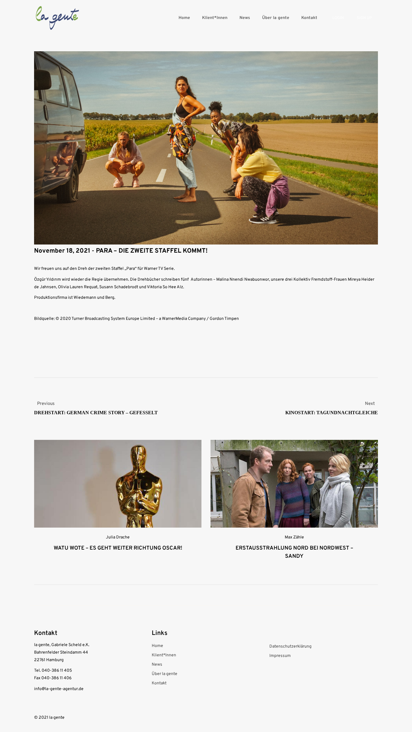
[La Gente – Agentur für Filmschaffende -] (57, 18)
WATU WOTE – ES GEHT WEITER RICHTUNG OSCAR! (118, 548)
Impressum (280, 655)
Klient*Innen (214, 18)
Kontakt (309, 18)
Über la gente (275, 18)
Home (184, 18)
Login (338, 18)
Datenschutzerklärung (290, 646)
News (244, 18)
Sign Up (364, 18)
